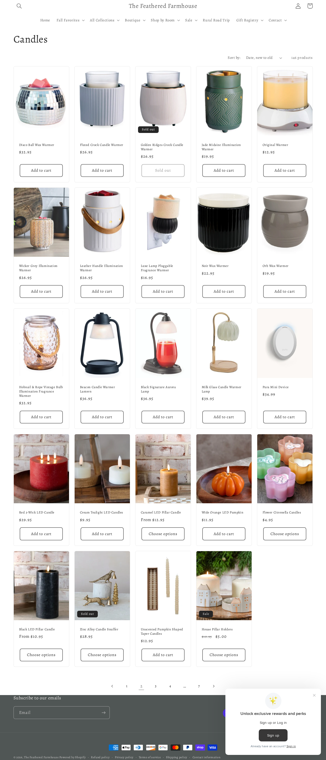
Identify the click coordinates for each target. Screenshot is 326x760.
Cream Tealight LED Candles (101, 512)
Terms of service (150, 757)
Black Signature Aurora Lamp (158, 389)
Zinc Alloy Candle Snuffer (99, 629)
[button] (19, 6)
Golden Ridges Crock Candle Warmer (162, 147)
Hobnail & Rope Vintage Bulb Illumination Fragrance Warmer (41, 391)
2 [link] (141, 686)
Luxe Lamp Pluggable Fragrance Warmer (157, 268)
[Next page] (213, 686)
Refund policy (100, 757)
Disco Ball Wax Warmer (37, 145)
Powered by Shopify (72, 757)
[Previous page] (112, 686)
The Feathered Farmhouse (41, 757)
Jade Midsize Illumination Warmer (221, 147)
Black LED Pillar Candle (37, 629)
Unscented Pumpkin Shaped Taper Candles (162, 631)
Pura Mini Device (276, 387)
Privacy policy (124, 757)
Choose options (163, 533)
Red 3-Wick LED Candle (37, 512)
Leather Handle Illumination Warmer (101, 268)
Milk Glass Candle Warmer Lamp (221, 389)
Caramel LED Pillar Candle (161, 512)
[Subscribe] (103, 712)
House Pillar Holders (217, 629)
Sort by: (234, 57)
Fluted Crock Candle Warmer (102, 145)
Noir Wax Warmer (215, 266)
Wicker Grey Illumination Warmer (38, 268)
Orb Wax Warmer (276, 266)
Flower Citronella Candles (282, 512)
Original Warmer (275, 145)
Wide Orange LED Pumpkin (222, 512)
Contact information (207, 757)
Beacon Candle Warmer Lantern (97, 389)
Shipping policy (176, 757)
